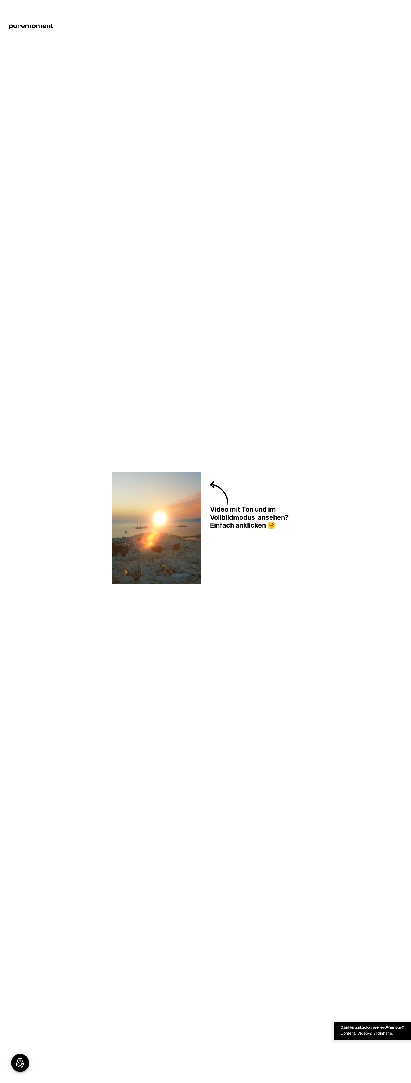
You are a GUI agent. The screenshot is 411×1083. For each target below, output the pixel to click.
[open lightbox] (156, 528)
